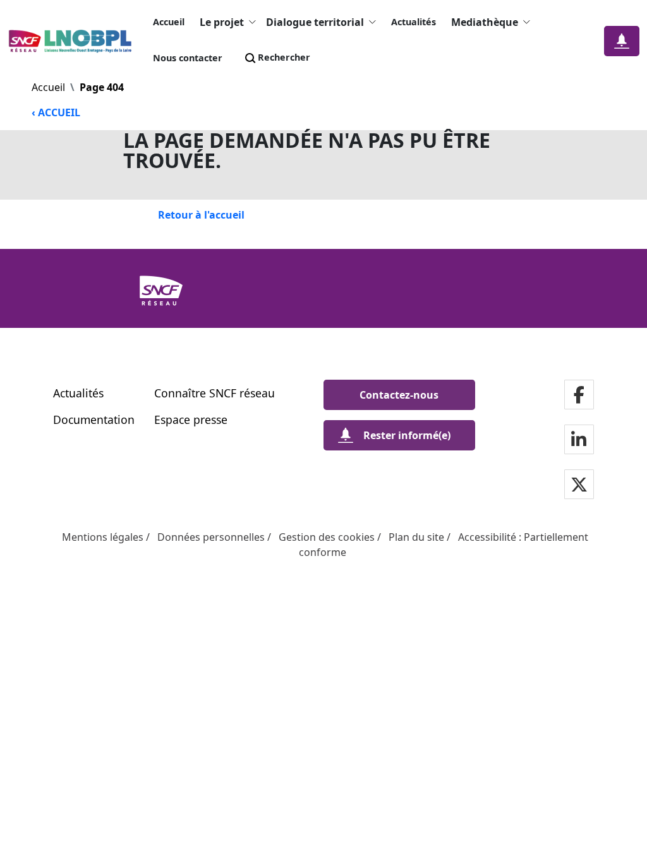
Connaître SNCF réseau (214, 393)
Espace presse (190, 419)
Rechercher (284, 57)
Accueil (168, 22)
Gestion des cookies (327, 537)
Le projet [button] (222, 22)
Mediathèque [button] (484, 22)
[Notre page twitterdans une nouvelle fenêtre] (579, 485)
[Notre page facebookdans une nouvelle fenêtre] (579, 396)
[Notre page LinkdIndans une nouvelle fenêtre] (578, 440)
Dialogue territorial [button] (315, 22)
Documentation (94, 419)
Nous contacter (187, 58)
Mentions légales (102, 537)
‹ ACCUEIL (56, 112)
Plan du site (416, 537)
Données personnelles (211, 537)
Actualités (413, 22)
